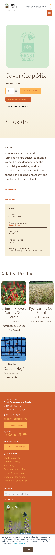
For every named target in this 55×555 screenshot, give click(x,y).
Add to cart (30, 90)
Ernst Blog (9, 465)
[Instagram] (15, 434)
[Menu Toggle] (49, 13)
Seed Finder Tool (12, 457)
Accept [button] (27, 549)
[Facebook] (10, 434)
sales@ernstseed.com (15, 418)
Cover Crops (14, 225)
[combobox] (37, 6)
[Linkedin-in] (5, 434)
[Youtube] (25, 434)
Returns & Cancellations (16, 480)
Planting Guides (12, 461)
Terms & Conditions (14, 473)
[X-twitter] (20, 434)
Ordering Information (14, 469)
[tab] (27, 147)
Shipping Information (14, 476)
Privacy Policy (19, 543)
